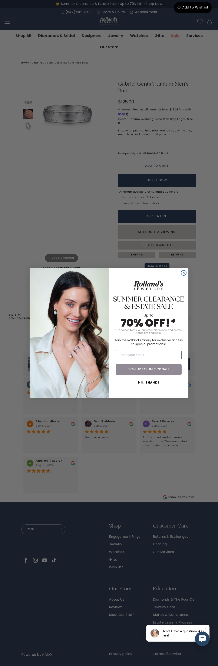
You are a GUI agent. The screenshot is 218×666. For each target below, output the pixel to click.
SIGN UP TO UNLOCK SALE (149, 369)
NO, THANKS (148, 382)
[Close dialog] (183, 272)
